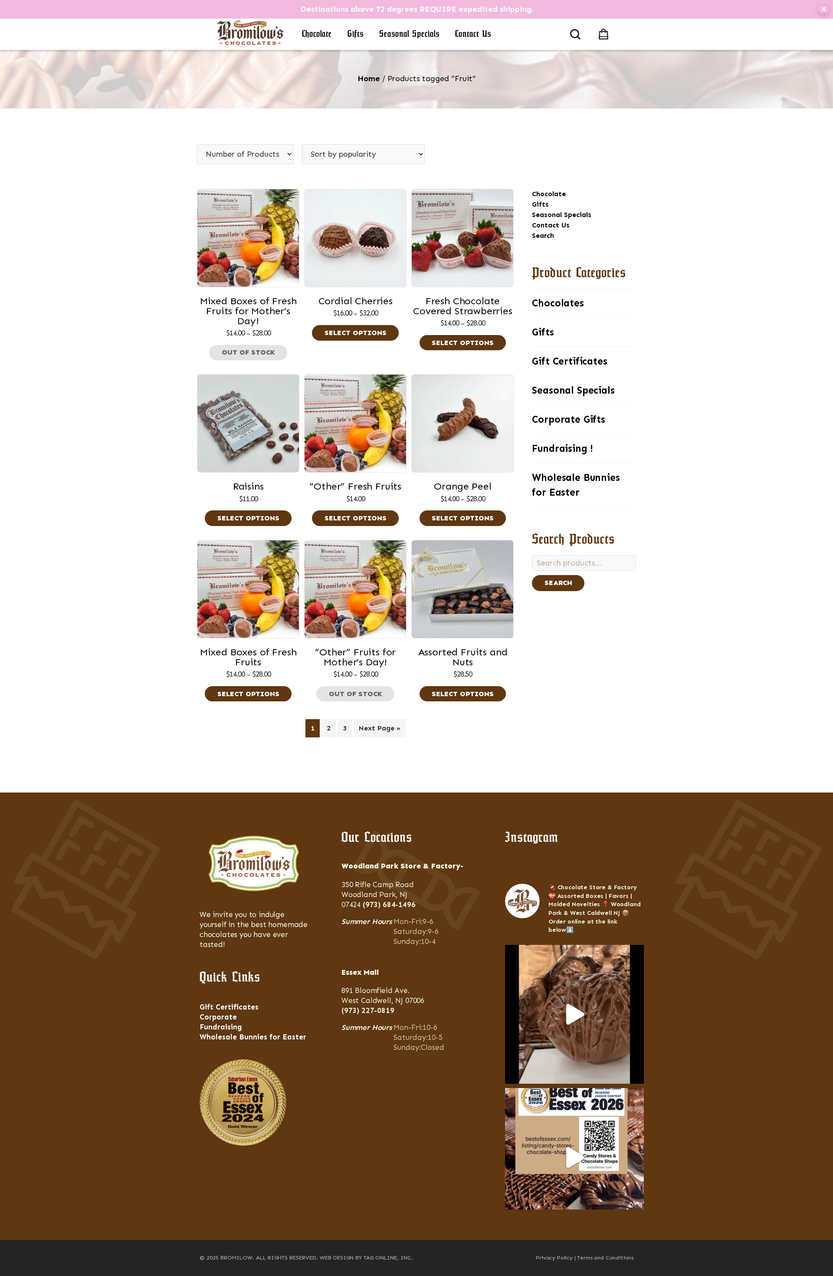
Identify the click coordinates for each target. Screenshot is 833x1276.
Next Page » (379, 728)
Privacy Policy (554, 1257)
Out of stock (248, 352)
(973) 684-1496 (389, 904)
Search (543, 235)
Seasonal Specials (409, 34)
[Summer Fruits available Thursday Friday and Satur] (574, 1014)
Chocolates (558, 303)
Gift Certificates (569, 361)
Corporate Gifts (568, 419)
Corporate (218, 1017)
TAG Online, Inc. (388, 1257)
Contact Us (473, 34)
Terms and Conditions (605, 1257)
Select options (356, 333)
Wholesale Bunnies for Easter (576, 485)
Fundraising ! (562, 448)
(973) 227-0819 (367, 1010)
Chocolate (317, 34)
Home (368, 78)
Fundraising (221, 1027)
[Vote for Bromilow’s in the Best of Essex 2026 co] (574, 1157)
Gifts (356, 34)
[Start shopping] (605, 32)
